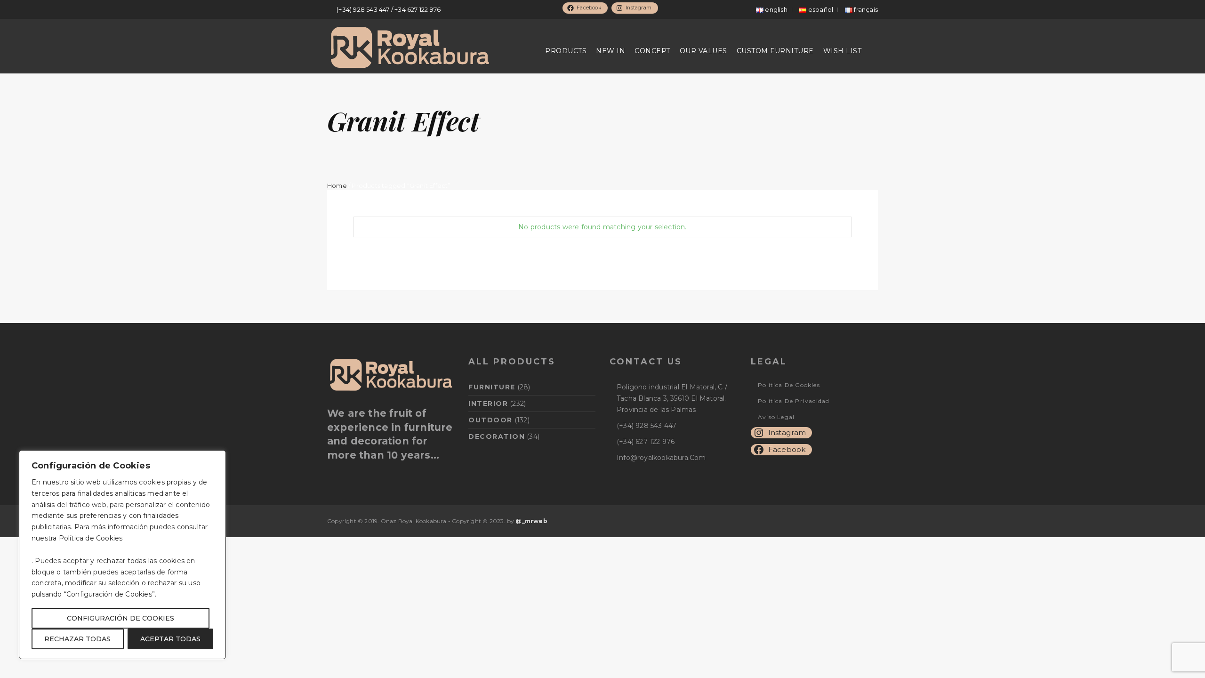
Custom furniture (775, 51)
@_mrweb (531, 521)
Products (565, 51)
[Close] (216, 458)
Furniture (491, 387)
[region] (122, 554)
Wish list (842, 51)
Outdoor (490, 420)
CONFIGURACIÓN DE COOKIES (120, 618)
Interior (488, 403)
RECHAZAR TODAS (77, 639)
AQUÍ (134, 538)
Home (337, 185)
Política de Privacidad (793, 400)
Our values (703, 51)
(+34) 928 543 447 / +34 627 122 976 (389, 9)
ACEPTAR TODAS (170, 639)
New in (610, 51)
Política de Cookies (789, 384)
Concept (652, 51)
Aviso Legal (776, 416)
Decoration (496, 436)
